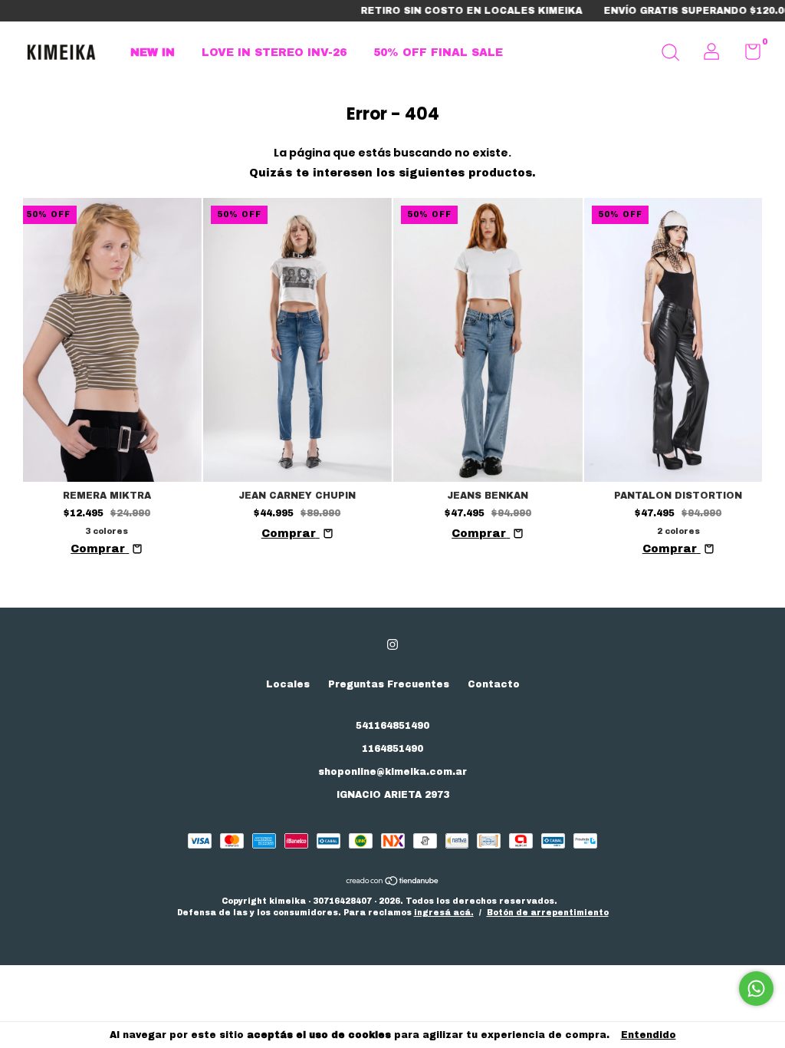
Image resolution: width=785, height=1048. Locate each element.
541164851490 (392, 725)
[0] (747, 55)
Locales (288, 684)
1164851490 (392, 748)
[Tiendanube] (393, 882)
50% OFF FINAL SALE (438, 52)
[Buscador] (670, 54)
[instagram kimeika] (392, 644)
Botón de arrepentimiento (548, 912)
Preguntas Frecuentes (388, 684)
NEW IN (152, 52)
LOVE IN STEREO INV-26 (274, 52)
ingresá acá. (444, 912)
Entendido (648, 1035)
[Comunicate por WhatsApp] (756, 988)
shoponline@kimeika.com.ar (392, 771)
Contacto (494, 684)
